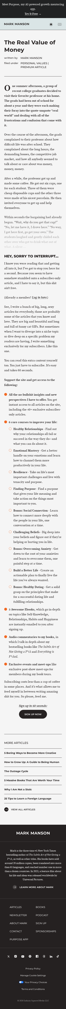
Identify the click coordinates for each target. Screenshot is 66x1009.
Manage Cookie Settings (33, 975)
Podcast (42, 915)
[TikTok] (58, 957)
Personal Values (34, 63)
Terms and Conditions (33, 989)
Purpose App (19, 939)
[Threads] (44, 957)
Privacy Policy (33, 968)
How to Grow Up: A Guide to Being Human (31, 762)
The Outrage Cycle (16, 771)
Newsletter (18, 915)
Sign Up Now (33, 714)
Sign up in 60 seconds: (33, 706)
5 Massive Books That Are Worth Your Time (31, 780)
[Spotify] (30, 957)
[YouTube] (22, 957)
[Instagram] (15, 957)
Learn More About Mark (36, 887)
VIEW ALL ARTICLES (23, 809)
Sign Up (41, 923)
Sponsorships (46, 931)
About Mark (18, 923)
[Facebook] (37, 957)
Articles (16, 907)
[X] (8, 957)
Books (40, 907)
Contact (16, 931)
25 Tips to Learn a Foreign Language (27, 798)
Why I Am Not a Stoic (18, 789)
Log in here (39, 298)
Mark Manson (31, 58)
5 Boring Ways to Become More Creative (30, 753)
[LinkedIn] (51, 957)
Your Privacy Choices (36, 982)
